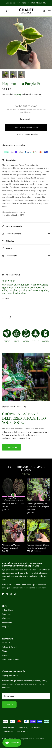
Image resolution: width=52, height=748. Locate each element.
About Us (6, 642)
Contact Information (8, 728)
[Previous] (3, 317)
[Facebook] (3, 594)
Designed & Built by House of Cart (32, 739)
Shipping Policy (7, 731)
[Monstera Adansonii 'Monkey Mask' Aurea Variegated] (38, 530)
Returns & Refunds (9, 646)
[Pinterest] (11, 594)
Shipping (17, 94)
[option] (26, 43)
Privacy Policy (23, 728)
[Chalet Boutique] (26, 11)
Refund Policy (35, 728)
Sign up (9, 704)
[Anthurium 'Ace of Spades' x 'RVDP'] (13, 489)
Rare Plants (6, 614)
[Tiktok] (15, 594)
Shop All (5, 626)
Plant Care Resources (11, 659)
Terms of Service (21, 731)
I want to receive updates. (27, 134)
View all (26, 474)
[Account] (43, 11)
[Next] (10, 317)
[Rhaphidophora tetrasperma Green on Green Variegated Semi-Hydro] (38, 489)
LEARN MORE (11, 447)
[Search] (9, 11)
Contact (5, 655)
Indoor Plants (7, 609)
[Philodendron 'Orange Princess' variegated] (13, 530)
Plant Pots (6, 618)
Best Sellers (7, 622)
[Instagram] (7, 594)
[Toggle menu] (3, 11)
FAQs (4, 651)
